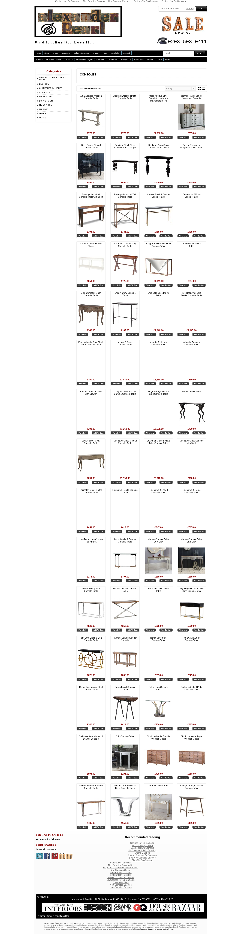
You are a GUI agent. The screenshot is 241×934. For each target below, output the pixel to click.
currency (190, 8)
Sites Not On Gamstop (142, 860)
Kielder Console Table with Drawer (91, 392)
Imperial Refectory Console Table (158, 343)
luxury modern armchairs (91, 923)
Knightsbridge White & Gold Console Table (158, 392)
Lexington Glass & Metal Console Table (125, 442)
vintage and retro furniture (155, 927)
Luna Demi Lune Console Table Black (91, 540)
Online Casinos (142, 853)
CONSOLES (100, 59)
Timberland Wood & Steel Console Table (91, 786)
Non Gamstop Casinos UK (120, 865)
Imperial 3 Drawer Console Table (125, 343)
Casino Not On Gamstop (142, 848)
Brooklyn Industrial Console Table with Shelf (91, 195)
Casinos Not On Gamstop (142, 843)
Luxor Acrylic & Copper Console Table (125, 540)
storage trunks (138, 927)
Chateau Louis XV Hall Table (91, 244)
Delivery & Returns (81, 53)
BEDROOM (69, 59)
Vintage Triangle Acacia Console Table (191, 786)
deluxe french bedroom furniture (57, 925)
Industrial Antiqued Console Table (191, 343)
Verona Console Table (158, 785)
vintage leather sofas (128, 923)
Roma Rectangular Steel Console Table (91, 688)
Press (55, 53)
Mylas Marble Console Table (158, 589)
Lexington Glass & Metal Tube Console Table (158, 442)
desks (105, 929)
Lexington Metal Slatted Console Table (91, 491)
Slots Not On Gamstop (120, 863)
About (46, 53)
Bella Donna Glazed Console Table (91, 146)
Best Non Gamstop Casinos (142, 858)
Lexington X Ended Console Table (158, 491)
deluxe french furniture (176, 927)
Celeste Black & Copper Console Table (158, 195)
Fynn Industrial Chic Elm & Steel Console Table (91, 343)
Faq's (105, 53)
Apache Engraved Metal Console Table (125, 97)
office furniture (96, 929)
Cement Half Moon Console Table (192, 195)
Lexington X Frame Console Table (191, 491)
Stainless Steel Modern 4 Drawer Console (91, 737)
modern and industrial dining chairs (150, 925)
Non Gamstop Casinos (121, 872)
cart (201, 8)
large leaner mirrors (81, 929)
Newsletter (115, 53)
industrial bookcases (122, 927)
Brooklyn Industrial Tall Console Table (125, 195)
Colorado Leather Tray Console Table (125, 244)
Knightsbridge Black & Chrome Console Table (125, 392)
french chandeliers (112, 925)
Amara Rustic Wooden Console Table (91, 97)
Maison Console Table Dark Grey (191, 540)
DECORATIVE (112, 59)
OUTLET (167, 59)
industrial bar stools (110, 923)
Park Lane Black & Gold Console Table (91, 639)
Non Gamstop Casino (142, 845)
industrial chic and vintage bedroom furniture (178, 923)
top (67, 916)
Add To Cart (98, 137)
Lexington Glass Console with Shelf (191, 442)
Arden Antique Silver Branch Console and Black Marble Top (158, 98)
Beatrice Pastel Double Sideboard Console (191, 97)
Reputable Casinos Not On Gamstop (120, 867)
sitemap (42, 916)
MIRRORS (150, 59)
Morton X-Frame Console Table (125, 589)
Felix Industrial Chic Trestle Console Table (191, 294)
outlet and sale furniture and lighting (123, 929)
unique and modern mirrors (62, 929)
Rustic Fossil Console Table (125, 688)
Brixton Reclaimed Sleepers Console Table (191, 146)
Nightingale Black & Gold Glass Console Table (192, 589)
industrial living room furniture (77, 927)
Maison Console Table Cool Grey (158, 540)
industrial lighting (79, 925)
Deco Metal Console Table (191, 244)
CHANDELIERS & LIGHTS (84, 59)
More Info (82, 137)
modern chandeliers (96, 925)
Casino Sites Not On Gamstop (142, 855)
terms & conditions (56, 916)
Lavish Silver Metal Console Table (91, 442)
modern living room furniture (102, 927)
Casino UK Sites (121, 882)
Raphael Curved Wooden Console (125, 639)
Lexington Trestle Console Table (125, 491)
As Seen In (66, 53)
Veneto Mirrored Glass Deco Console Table (125, 786)
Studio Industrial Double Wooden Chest (158, 737)
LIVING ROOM (138, 59)
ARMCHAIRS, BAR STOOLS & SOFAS (48, 59)
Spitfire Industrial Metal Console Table (192, 688)
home (38, 53)
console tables (128, 925)
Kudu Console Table (191, 391)
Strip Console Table (125, 736)
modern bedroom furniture (148, 923)
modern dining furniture (176, 925)
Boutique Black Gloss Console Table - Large (125, 146)
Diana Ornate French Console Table (91, 294)
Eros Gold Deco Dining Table (158, 294)
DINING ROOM (126, 59)
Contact (126, 53)
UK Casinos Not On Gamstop (142, 850)
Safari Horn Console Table (158, 688)
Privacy (96, 53)
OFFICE (159, 59)
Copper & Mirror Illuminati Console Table (158, 244)
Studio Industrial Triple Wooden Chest (191, 737)
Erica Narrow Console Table (125, 294)
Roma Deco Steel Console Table (158, 639)
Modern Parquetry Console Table (91, 589)
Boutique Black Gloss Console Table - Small (158, 146)
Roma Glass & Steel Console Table (191, 639)
